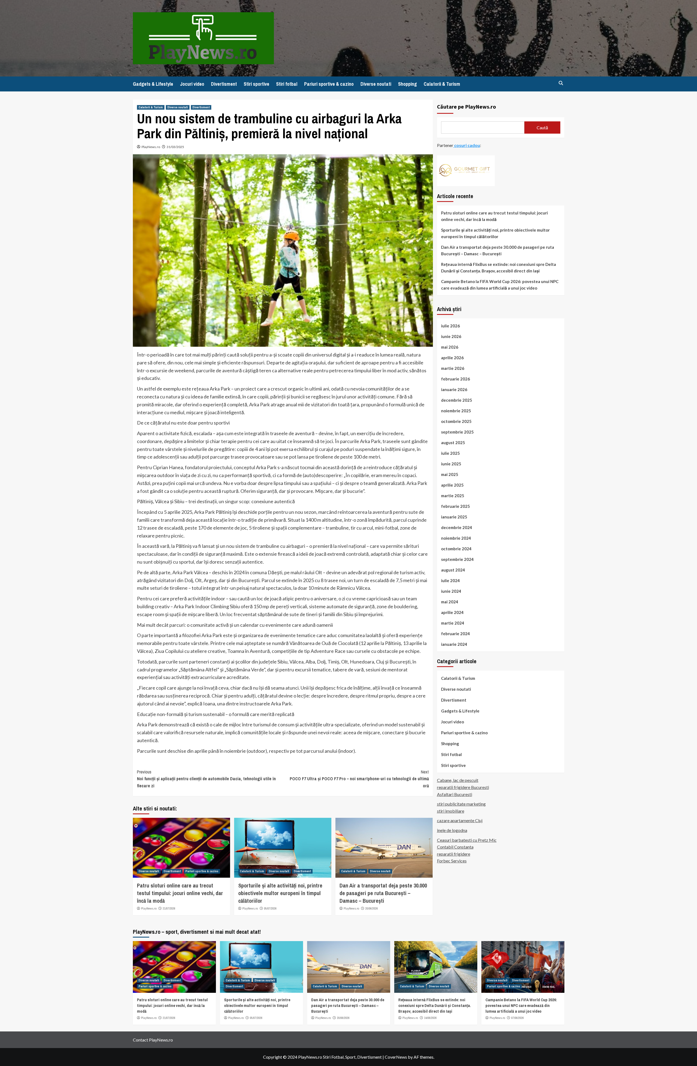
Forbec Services (452, 860)
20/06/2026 (371, 908)
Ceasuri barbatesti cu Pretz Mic (467, 839)
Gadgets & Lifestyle (153, 84)
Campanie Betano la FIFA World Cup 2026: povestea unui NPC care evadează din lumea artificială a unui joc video (499, 284)
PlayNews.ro (151, 147)
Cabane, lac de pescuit (457, 780)
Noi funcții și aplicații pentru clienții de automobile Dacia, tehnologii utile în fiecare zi (206, 779)
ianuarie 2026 (454, 389)
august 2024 (453, 569)
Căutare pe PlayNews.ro (466, 106)
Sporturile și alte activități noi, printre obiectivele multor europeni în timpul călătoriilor (280, 893)
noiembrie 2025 (456, 410)
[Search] (561, 83)
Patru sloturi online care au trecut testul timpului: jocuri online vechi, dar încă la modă (180, 893)
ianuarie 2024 (454, 643)
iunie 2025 (451, 463)
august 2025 (453, 442)
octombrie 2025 (456, 421)
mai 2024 (449, 601)
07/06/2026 (517, 1018)
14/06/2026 (430, 1018)
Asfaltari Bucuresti (454, 794)
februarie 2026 (455, 378)
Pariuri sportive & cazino (329, 84)
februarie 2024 (455, 633)
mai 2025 (449, 474)
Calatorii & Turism (442, 84)
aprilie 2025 (452, 484)
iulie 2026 (450, 325)
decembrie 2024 (456, 527)
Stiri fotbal (286, 84)
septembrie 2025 (457, 431)
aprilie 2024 (452, 612)
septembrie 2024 (457, 559)
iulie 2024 (450, 580)
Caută (542, 127)
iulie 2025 (450, 452)
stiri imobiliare (450, 810)
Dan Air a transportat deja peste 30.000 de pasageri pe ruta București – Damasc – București (383, 893)
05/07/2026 (270, 908)
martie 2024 (452, 622)
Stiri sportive (256, 84)
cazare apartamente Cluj (459, 820)
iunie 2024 (451, 590)
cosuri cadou (466, 145)
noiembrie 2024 (456, 537)
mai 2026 (449, 346)
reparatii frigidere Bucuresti (463, 787)
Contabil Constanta (455, 846)
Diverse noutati (375, 84)
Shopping (407, 84)
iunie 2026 (451, 336)
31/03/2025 (175, 147)
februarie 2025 (455, 505)
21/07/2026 (169, 908)
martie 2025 (452, 495)
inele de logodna (452, 829)
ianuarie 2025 (454, 516)
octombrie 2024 (456, 548)
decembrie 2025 (456, 399)
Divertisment (224, 84)
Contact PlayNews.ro (153, 1039)
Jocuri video (192, 84)
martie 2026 (452, 367)
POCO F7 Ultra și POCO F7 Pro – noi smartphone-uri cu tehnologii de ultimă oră (359, 779)
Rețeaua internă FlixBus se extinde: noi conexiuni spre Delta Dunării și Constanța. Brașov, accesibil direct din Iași (498, 267)
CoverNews (396, 1056)
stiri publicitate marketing (461, 803)
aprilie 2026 (452, 357)
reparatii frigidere (453, 853)
